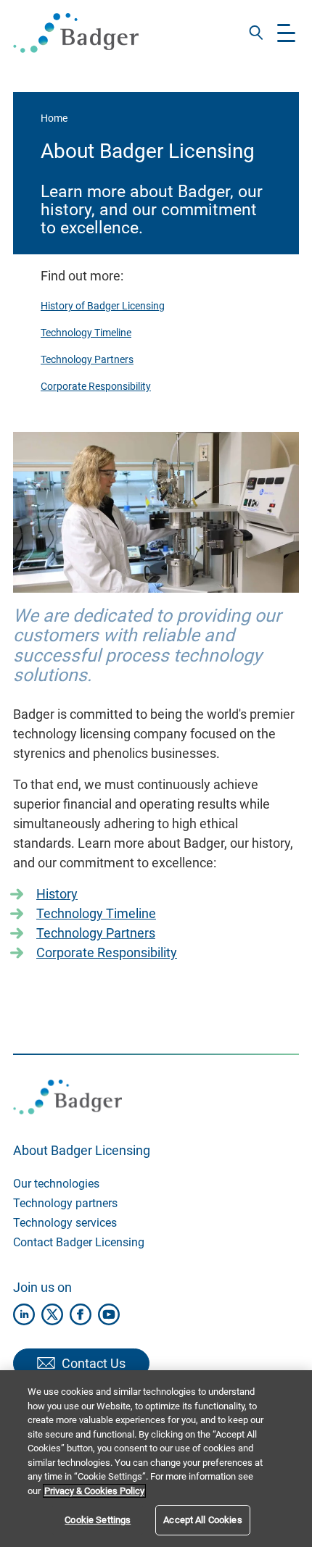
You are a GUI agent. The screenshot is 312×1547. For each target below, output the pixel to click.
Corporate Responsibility (96, 386)
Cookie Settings (98, 1519)
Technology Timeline (86, 332)
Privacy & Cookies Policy (94, 1490)
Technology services (65, 1223)
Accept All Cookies (202, 1519)
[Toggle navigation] (286, 33)
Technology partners (65, 1203)
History (57, 893)
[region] (156, 1458)
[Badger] (76, 33)
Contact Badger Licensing (78, 1242)
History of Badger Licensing (103, 306)
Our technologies (56, 1184)
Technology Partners (87, 359)
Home (54, 118)
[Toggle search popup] (256, 32)
